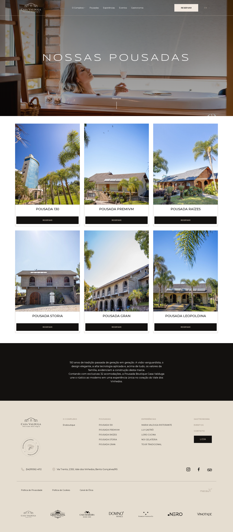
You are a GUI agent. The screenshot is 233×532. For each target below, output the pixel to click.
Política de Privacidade (31, 490)
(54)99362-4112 (34, 469)
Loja (203, 439)
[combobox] (207, 7)
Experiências (109, 8)
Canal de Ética (86, 490)
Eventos (123, 8)
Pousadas (94, 8)
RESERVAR (186, 8)
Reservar (47, 220)
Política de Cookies (61, 490)
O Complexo (78, 8)
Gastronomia (137, 8)
